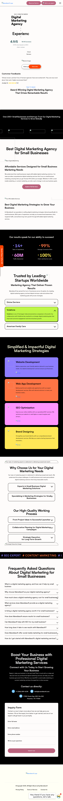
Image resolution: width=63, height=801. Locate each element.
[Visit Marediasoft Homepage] (7, 3)
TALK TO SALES (30, 95)
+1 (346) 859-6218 (22, 699)
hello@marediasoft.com (41, 699)
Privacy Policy (20, 797)
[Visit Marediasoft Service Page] (18, 380)
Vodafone (10, 322)
